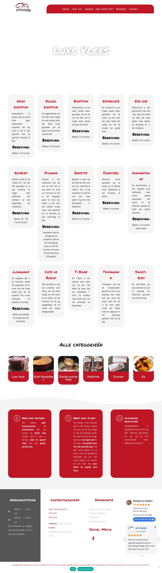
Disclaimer (94, 517)
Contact (133, 9)
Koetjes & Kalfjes (143, 500)
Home (66, 9)
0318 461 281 (65, 523)
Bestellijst (121, 9)
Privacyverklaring (97, 521)
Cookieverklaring (97, 513)
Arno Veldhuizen (144, 528)
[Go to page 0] (140, 555)
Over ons (77, 9)
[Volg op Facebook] (93, 538)
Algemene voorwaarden (100, 509)
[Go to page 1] (142, 555)
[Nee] (159, 567)
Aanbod (89, 9)
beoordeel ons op (143, 519)
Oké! (73, 569)
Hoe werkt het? (104, 9)
